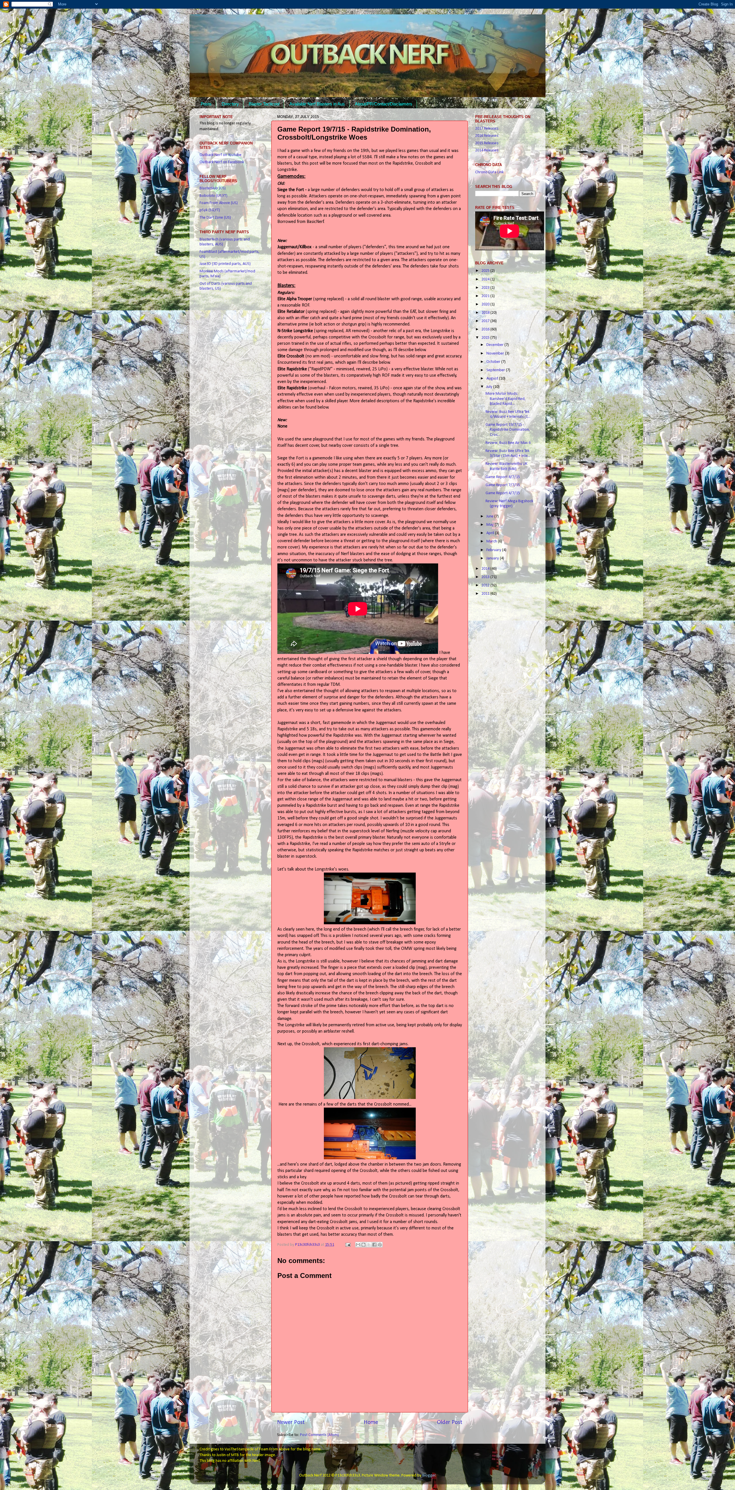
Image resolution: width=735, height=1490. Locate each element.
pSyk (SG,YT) (210, 210)
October (493, 362)
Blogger (429, 1475)
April (490, 533)
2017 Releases (486, 128)
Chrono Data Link (489, 172)
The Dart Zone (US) (215, 217)
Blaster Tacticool (264, 103)
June (490, 516)
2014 (485, 569)
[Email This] (358, 1245)
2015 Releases (486, 143)
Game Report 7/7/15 (503, 485)
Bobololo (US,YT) (213, 196)
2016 (485, 329)
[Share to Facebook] (374, 1245)
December (495, 345)
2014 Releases (486, 150)
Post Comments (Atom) (319, 1435)
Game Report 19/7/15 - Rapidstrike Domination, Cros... (508, 430)
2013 (485, 577)
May (490, 525)
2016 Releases (486, 136)
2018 (485, 313)
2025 (485, 271)
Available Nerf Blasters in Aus (317, 103)
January (493, 558)
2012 (485, 585)
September (496, 370)
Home (371, 1422)
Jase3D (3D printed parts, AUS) (225, 264)
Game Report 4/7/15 (503, 493)
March (492, 541)
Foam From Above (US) (219, 203)
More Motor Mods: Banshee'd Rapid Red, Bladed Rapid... (506, 399)
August (492, 378)
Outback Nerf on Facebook (222, 162)
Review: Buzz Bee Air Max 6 (508, 443)
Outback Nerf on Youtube (220, 155)
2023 (485, 288)
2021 (485, 296)
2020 (485, 304)
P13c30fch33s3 (308, 1245)
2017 (485, 321)
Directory (230, 103)
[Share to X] (369, 1245)
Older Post (449, 1422)
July (489, 387)
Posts (206, 103)
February (494, 550)
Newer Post (291, 1422)
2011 (485, 594)
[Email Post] (347, 1245)
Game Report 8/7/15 (503, 477)
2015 (485, 338)
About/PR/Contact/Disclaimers (383, 103)
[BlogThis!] (363, 1245)
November (495, 353)
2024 (485, 279)
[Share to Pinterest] (380, 1245)
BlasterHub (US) (213, 188)
